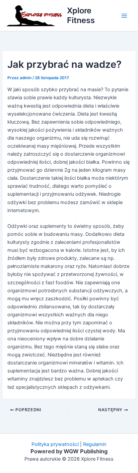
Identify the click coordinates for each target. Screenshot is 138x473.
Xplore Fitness (81, 15)
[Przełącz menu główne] (124, 16)
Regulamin (95, 444)
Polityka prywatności (55, 444)
